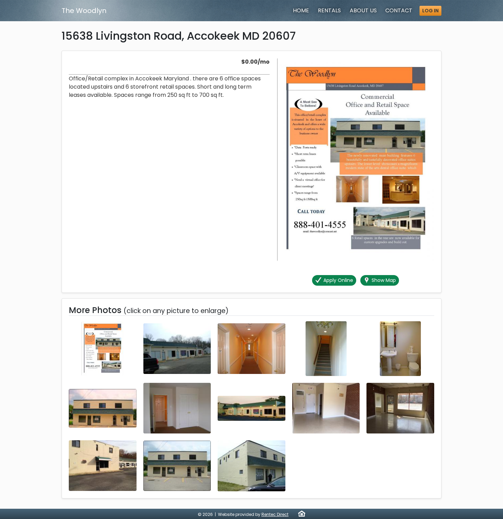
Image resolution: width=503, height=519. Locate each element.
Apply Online (337, 280)
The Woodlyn (84, 10)
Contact (398, 10)
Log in (430, 10)
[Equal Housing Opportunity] (301, 513)
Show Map (383, 280)
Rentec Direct (274, 514)
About (363, 10)
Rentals (329, 10)
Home (301, 10)
